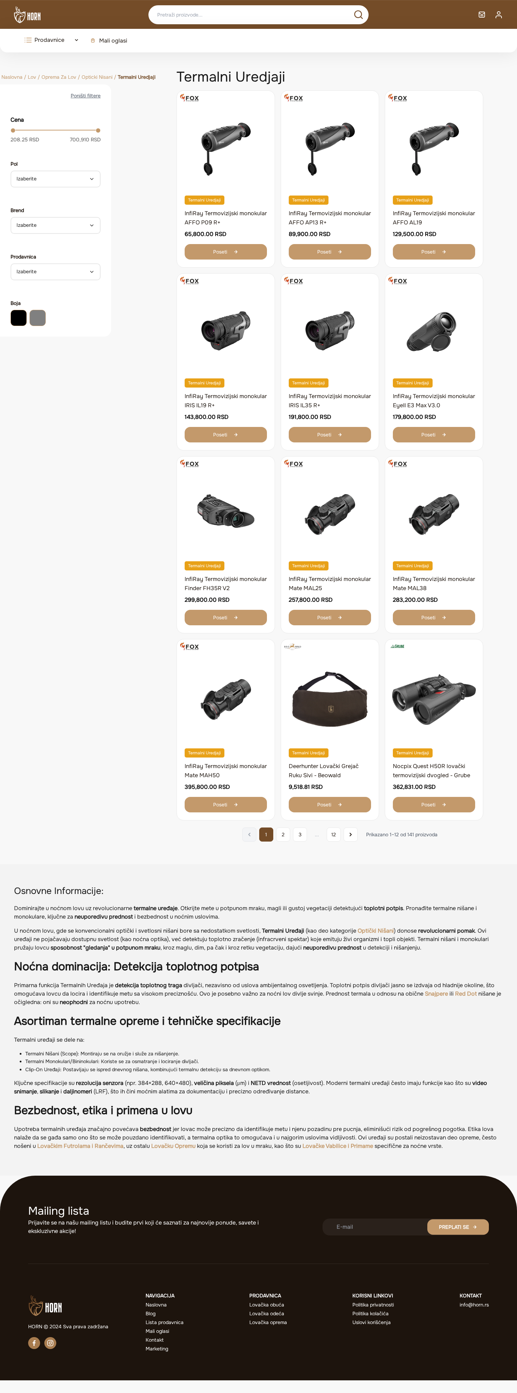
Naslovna (12, 77)
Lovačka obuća (266, 1305)
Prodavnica (23, 257)
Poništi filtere (86, 95)
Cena (17, 119)
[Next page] (351, 835)
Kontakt (155, 1340)
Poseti (220, 252)
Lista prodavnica (165, 1322)
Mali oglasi (113, 40)
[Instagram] (50, 1343)
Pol (14, 164)
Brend (17, 210)
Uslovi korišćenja (371, 1322)
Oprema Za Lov (59, 77)
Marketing (157, 1349)
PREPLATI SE (454, 1227)
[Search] (358, 15)
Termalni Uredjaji (204, 200)
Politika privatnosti (373, 1305)
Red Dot (466, 993)
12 (333, 834)
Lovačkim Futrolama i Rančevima (80, 1146)
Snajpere (436, 993)
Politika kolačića (370, 1313)
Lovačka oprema (268, 1322)
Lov (32, 77)
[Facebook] (34, 1343)
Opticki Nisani (97, 77)
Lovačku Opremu (173, 1146)
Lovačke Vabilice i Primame (337, 1146)
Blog (150, 1313)
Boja (16, 303)
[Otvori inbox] (482, 15)
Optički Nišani (376, 930)
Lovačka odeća (266, 1313)
